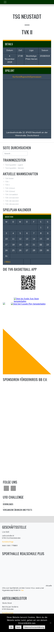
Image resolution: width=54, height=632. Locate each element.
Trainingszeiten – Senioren (14, 168)
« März (7, 261)
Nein (18, 627)
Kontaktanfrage (7, 542)
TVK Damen (9, 178)
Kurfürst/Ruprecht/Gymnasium (27, 76)
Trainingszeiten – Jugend (14, 165)
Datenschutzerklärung (34, 627)
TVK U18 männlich (12, 204)
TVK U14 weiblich (11, 195)
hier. (22, 590)
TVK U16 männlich (12, 201)
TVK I (7, 182)
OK (11, 627)
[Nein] (50, 622)
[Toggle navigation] (5, 2)
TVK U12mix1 (10, 188)
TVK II (7, 185)
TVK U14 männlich (12, 198)
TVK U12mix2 (10, 191)
